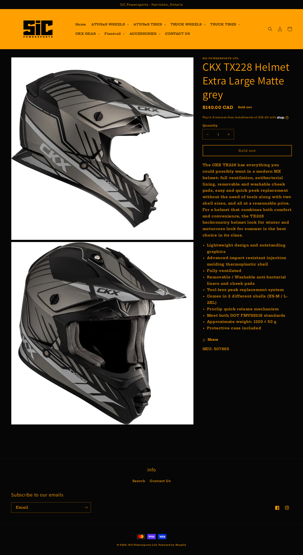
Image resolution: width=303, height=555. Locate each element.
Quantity (210, 125)
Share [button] (213, 340)
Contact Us (160, 481)
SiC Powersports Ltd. (142, 544)
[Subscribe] (86, 507)
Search (138, 481)
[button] (110, 24)
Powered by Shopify (172, 544)
